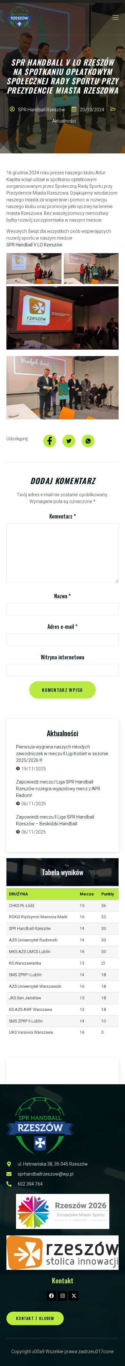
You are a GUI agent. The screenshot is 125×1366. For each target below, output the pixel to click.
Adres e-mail (62, 626)
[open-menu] (115, 18)
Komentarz (62, 516)
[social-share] (49, 441)
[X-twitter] (74, 1296)
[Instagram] (62, 1296)
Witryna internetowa (62, 657)
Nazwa (62, 596)
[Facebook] (51, 1296)
